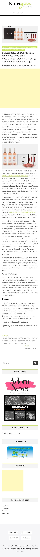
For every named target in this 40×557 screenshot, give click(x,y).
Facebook (5, 506)
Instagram (5, 508)
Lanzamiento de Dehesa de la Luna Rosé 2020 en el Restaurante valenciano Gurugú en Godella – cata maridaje (19, 57)
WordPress (5, 549)
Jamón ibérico (7, 49)
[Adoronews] (20, 377)
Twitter (4, 511)
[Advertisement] (20, 88)
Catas (4, 47)
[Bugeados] (20, 396)
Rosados (15, 49)
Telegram (5, 513)
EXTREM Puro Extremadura (28, 47)
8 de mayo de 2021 (30, 66)
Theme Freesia (31, 546)
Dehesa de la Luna (14, 47)
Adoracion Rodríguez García (12, 66)
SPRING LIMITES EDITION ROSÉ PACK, (15, 176)
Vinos (22, 49)
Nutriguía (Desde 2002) (10, 546)
